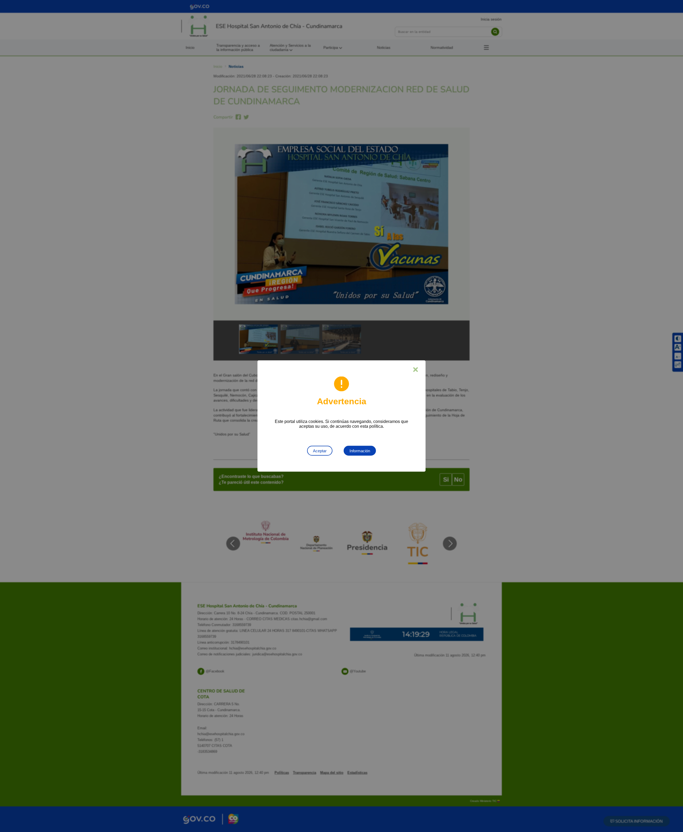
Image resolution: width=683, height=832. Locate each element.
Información (360, 451)
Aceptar (320, 451)
